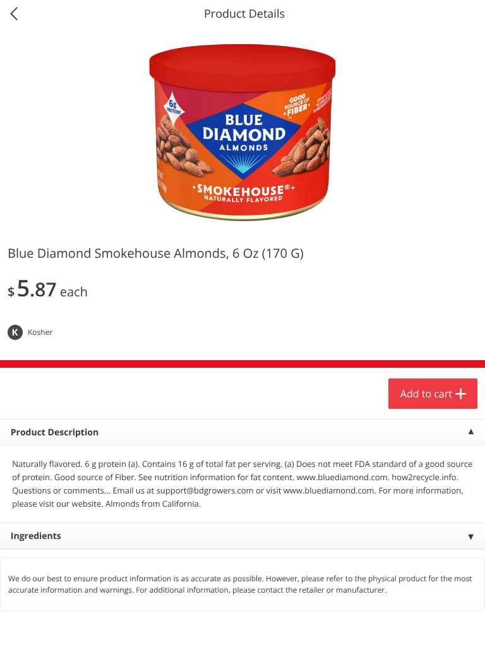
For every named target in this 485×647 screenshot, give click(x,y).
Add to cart (426, 394)
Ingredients (36, 536)
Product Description (55, 432)
